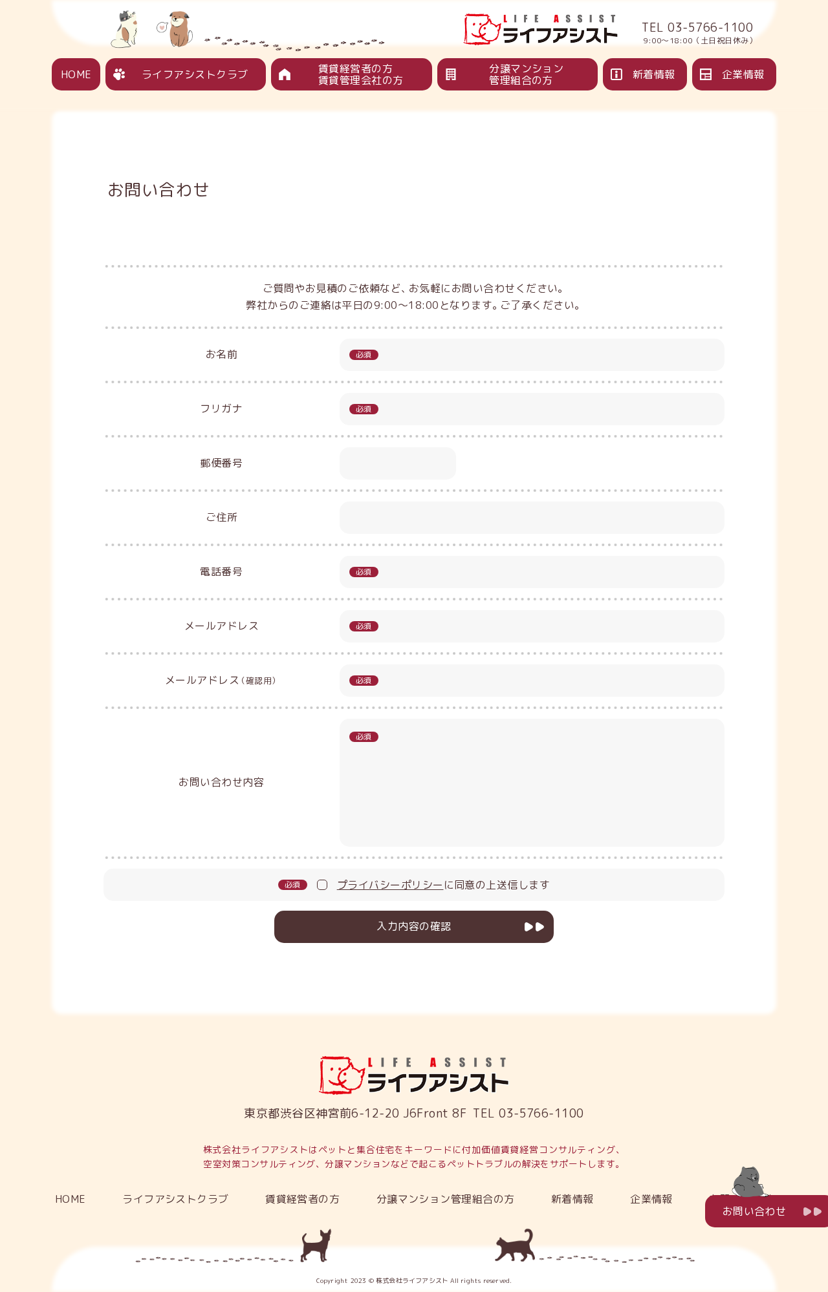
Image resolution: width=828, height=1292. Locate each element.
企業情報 (743, 74)
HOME (76, 74)
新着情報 (654, 74)
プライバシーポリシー (390, 885)
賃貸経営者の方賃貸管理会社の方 (361, 74)
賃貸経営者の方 (302, 1199)
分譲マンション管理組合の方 (526, 74)
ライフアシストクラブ (195, 74)
